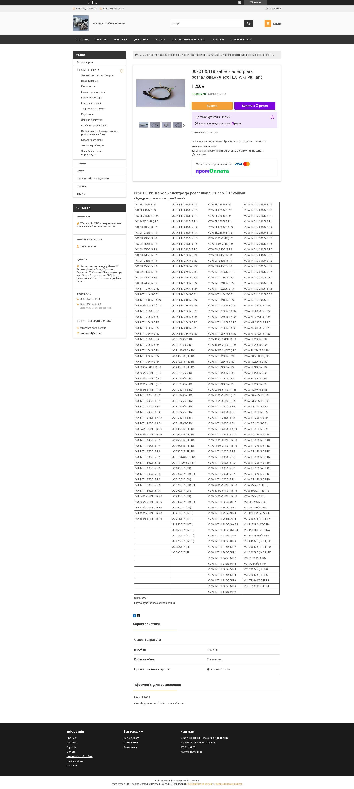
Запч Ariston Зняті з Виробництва (92, 153)
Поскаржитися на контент (199, 784)
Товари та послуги (88, 69)
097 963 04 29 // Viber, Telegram (198, 742)
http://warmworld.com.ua (93, 328)
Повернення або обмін (188, 39)
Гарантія (218, 39)
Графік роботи (241, 39)
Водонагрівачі (89, 80)
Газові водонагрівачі (93, 92)
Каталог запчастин (92, 139)
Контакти (120, 39)
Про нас (101, 39)
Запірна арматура (92, 120)
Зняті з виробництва (93, 145)
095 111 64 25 (188, 747)
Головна (82, 39)
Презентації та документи (93, 178)
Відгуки (81, 193)
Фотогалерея (85, 62)
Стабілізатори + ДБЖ (93, 125)
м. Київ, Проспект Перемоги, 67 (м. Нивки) (204, 738)
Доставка (141, 39)
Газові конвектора (91, 97)
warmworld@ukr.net (90, 333)
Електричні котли (91, 103)
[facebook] (134, 616)
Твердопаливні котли (93, 108)
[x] (138, 616)
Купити (212, 105)
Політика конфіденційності (228, 784)
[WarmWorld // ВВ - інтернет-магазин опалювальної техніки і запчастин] (81, 30)
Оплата (160, 39)
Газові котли (88, 86)
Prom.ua (194, 780)
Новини (81, 163)
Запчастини (130, 747)
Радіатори (87, 114)
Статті (80, 170)
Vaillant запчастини (193, 54)
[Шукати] (248, 23)
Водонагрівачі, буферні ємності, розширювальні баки (100, 133)
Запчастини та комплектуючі (162, 54)
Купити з (248, 105)
